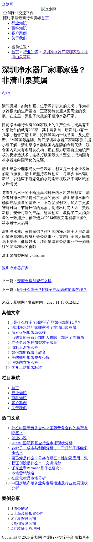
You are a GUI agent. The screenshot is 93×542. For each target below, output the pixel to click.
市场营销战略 (22, 473)
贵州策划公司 (24, 523)
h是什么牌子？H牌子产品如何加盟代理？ (52, 290)
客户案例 (19, 33)
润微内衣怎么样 (24, 362)
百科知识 (19, 28)
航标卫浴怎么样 (24, 347)
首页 (45, 18)
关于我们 (19, 38)
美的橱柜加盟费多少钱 (30, 357)
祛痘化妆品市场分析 (28, 478)
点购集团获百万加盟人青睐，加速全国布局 (47, 337)
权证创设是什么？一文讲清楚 (36, 463)
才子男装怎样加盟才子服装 (34, 342)
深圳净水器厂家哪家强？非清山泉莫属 (43, 327)
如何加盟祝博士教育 (28, 352)
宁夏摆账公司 (24, 518)
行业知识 (19, 23)
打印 (6, 93)
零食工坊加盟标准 (26, 367)
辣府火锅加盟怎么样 (34, 281)
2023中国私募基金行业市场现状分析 (41, 443)
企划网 (7, 4)
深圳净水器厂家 (15, 268)
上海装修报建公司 (28, 513)
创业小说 (19, 438)
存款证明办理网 (26, 528)
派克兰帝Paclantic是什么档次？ (37, 468)
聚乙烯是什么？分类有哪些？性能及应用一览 (49, 458)
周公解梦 (21, 508)
